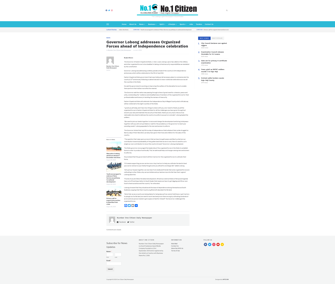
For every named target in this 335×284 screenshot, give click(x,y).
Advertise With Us (177, 248)
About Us (132, 24)
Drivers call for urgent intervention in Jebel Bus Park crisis (213, 29)
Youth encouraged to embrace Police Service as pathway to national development (157, 29)
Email (108, 260)
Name (108, 251)
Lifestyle (171, 24)
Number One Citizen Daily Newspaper (119, 50)
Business (151, 24)
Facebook (122, 222)
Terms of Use (175, 251)
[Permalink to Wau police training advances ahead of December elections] (113, 146)
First (107, 257)
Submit (110, 269)
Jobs (191, 24)
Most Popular (217, 38)
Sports (182, 24)
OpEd (161, 24)
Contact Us (209, 24)
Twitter (132, 222)
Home (124, 24)
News (141, 24)
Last (116, 257)
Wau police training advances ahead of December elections (113, 155)
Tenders (199, 24)
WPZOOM (226, 279)
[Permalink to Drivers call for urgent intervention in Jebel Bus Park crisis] (113, 191)
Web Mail (174, 243)
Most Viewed (204, 38)
